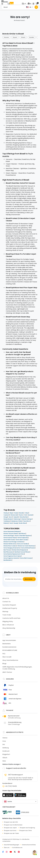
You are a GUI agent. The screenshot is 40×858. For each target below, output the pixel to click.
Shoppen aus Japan (10, 828)
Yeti (25, 515)
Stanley (6, 513)
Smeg (5, 517)
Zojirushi (16, 517)
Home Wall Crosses (26, 558)
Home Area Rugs (9, 535)
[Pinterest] (20, 852)
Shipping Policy (7, 621)
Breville (21, 513)
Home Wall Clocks (9, 539)
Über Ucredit (6, 657)
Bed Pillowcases (8, 552)
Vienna (4, 738)
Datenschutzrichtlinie (29, 845)
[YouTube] (12, 852)
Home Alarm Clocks (22, 539)
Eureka (31, 37)
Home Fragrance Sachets (11, 558)
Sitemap (5, 612)
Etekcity (6, 523)
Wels (4, 761)
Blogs (4, 663)
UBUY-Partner (7, 672)
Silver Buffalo (24, 517)
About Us (5, 598)
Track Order (6, 615)
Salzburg (5, 748)
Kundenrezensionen (9, 647)
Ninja (11, 513)
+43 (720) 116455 (11, 786)
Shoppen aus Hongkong (27, 828)
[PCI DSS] (7, 812)
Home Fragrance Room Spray (12, 556)
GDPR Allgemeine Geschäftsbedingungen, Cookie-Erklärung (17, 668)
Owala (16, 513)
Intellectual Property (9, 608)
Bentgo (29, 519)
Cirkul (27, 513)
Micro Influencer (8, 625)
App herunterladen (9, 640)
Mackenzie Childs (16, 521)
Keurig (16, 523)
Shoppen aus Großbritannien (13, 825)
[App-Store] (8, 795)
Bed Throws (7, 550)
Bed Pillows (22, 533)
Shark (23, 37)
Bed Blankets (8, 560)
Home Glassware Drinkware (12, 531)
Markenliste (6, 644)
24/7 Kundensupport (15, 775)
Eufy (11, 523)
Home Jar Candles (22, 544)
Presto (21, 515)
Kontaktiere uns (17, 847)
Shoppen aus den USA (11, 822)
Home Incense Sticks (10, 537)
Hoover (6, 37)
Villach (4, 758)
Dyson (15, 37)
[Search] (36, 7)
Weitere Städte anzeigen (11, 764)
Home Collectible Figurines (23, 535)
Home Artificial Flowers (28, 548)
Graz (4, 741)
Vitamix (23, 519)
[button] (24, 3)
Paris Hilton (26, 521)
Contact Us (6, 602)
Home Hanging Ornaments (12, 548)
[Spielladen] (20, 795)
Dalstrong (17, 519)
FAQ (3, 654)
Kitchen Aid (14, 515)
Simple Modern (8, 519)
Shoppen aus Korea (10, 830)
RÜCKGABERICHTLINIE (9, 650)
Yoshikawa (7, 521)
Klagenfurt (6, 754)
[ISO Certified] (21, 812)
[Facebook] (4, 852)
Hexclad (30, 515)
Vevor (10, 517)
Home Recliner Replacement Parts (14, 554)
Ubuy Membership (8, 628)
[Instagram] (8, 852)
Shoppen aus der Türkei (11, 833)
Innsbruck (5, 751)
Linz (3, 744)
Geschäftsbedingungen (11, 845)
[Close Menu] (2, 4)
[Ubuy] (11, 3)
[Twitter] (16, 852)
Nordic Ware (22, 523)
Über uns (6, 847)
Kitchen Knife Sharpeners (19, 550)
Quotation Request (9, 605)
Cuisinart (6, 515)
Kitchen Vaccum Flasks (11, 533)
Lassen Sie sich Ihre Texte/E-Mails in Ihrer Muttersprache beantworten (20, 778)
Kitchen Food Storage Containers (14, 542)
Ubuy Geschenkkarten (10, 660)
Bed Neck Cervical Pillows (22, 552)
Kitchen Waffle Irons (10, 544)
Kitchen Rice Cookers (10, 546)
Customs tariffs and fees (11, 618)
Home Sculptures (22, 537)
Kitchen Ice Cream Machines (26, 546)
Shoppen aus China (25, 830)
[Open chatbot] (34, 852)
